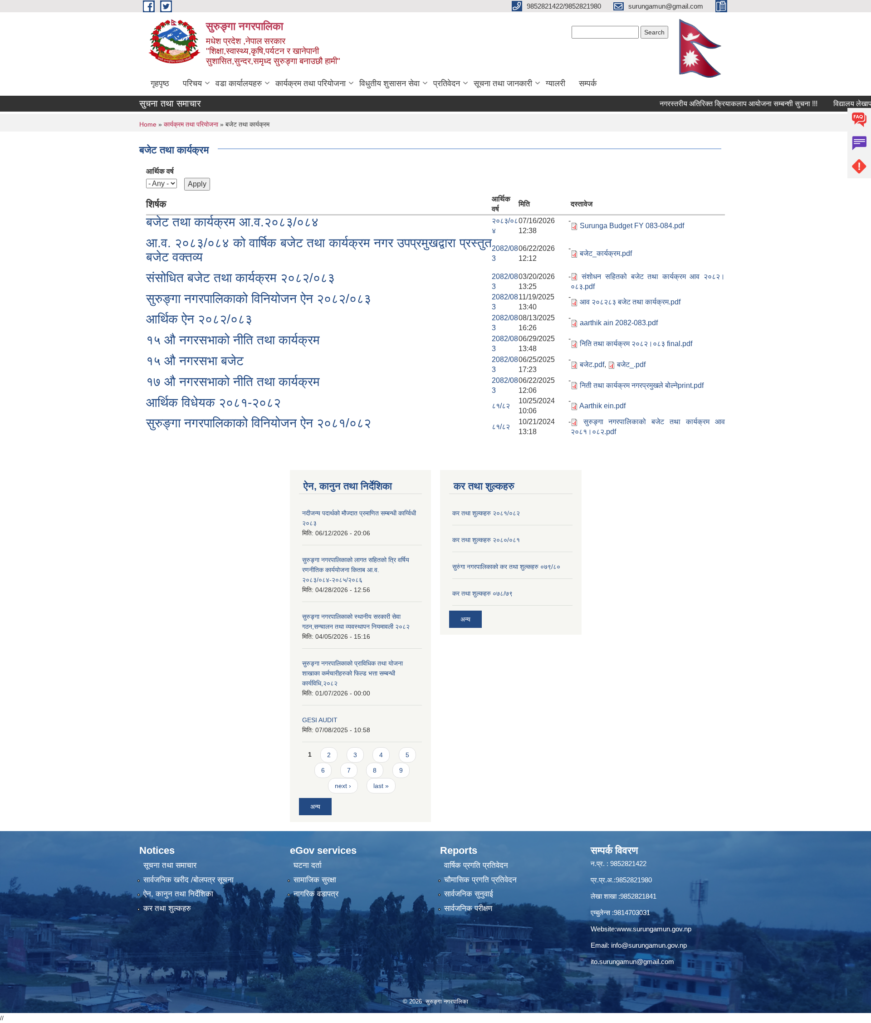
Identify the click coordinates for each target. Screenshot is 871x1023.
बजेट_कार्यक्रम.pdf (606, 253)
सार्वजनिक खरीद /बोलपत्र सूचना (188, 880)
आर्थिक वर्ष (160, 171)
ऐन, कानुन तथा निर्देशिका (178, 894)
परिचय (192, 83)
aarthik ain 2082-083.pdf (619, 323)
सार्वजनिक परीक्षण (468, 908)
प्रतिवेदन (446, 83)
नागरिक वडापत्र (316, 894)
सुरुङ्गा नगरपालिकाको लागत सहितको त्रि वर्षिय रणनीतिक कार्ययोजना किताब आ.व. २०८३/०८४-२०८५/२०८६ (355, 569)
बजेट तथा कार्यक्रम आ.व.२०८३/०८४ (232, 222)
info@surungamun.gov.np (649, 945)
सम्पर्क (588, 83)
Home (148, 124)
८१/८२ (501, 406)
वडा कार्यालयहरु (238, 83)
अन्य (315, 806)
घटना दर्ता (308, 865)
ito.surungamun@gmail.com (632, 961)
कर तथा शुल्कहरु (167, 908)
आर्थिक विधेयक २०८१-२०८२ (213, 403)
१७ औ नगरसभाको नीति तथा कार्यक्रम (233, 382)
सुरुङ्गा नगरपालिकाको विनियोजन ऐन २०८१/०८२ (258, 423)
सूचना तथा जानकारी (503, 83)
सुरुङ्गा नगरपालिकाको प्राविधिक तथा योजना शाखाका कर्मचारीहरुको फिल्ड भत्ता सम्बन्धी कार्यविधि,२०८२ (352, 673)
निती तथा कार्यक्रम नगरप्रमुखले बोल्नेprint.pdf (642, 385)
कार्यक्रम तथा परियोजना (310, 83)
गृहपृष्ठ (160, 83)
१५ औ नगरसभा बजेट (195, 361)
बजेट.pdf (592, 364)
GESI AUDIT (320, 720)
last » (381, 785)
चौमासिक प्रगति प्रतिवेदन (480, 880)
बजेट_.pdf (631, 364)
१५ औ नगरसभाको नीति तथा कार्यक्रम (233, 340)
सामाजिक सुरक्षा (315, 880)
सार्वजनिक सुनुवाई (468, 894)
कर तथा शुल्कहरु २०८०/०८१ (486, 539)
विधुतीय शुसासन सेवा (389, 83)
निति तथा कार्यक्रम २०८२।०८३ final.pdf (636, 344)
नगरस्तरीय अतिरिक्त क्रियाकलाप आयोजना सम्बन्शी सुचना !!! (718, 104)
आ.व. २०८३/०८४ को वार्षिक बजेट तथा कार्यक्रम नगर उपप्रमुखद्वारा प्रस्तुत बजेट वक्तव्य (319, 250)
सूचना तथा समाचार (169, 865)
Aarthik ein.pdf (602, 406)
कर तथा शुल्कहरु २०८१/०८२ (486, 513)
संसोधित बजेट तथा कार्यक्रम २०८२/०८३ (240, 278)
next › (343, 785)
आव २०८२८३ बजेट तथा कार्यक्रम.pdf (630, 302)
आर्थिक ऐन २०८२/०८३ (199, 319)
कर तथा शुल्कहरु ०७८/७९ (482, 593)
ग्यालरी (555, 83)
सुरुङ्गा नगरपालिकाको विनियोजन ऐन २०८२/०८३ (258, 299)
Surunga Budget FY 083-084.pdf (632, 226)
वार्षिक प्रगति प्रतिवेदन (476, 865)
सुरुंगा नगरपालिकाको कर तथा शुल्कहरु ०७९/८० (506, 566)
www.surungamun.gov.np (654, 929)
